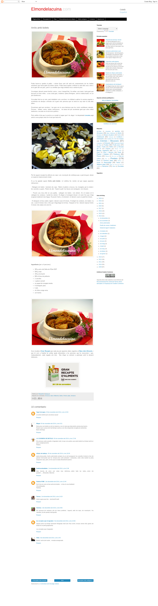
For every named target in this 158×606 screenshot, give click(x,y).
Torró (120, 164)
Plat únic (114, 156)
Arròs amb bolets (105, 223)
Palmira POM (40, 481)
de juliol (102, 238)
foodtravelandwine (42, 468)
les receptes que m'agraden (44, 521)
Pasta (119, 152)
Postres (114, 158)
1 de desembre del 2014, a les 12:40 (55, 481)
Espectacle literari (119, 143)
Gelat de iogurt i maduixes (107, 228)
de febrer (103, 251)
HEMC (111, 147)
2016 (100, 211)
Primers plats (66, 395)
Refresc (119, 160)
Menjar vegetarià (103, 150)
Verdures (73, 395)
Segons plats (101, 164)
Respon (38, 417)
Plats (55, 19)
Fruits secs (116, 145)
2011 (100, 262)
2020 (100, 206)
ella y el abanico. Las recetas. (110, 100)
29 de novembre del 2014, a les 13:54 (57, 412)
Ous (120, 150)
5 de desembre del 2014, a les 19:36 (64, 521)
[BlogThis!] (35, 398)
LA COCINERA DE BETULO (44, 438)
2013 (100, 257)
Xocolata (121, 166)
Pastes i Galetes (103, 154)
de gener (103, 253)
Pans (98, 152)
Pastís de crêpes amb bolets (114, 73)
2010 (100, 264)
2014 (100, 216)
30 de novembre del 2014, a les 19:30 (59, 453)
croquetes (99, 143)
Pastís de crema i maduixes (108, 225)
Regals (98, 162)
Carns (119, 135)
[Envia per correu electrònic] (33, 398)
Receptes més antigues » (85, 580)
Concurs (111, 137)
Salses (118, 162)
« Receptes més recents (39, 580)
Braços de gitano (109, 135)
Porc (106, 158)
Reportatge (107, 162)
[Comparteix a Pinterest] (41, 398)
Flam (100, 145)
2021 (100, 203)
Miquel (38, 423)
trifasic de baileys (41, 453)
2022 (100, 201)
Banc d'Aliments (55, 395)
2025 (100, 198)
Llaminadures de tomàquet (113, 84)
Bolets (61, 395)
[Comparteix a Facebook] (39, 398)
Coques (121, 138)
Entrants (107, 143)
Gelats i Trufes (101, 147)
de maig (102, 243)
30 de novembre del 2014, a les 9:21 (51, 423)
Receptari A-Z (47, 19)
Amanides (108, 131)
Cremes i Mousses (109, 141)
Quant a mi (100, 19)
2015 (100, 213)
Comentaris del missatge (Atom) (49, 584)
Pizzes (107, 156)
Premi (98, 160)
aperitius (117, 131)
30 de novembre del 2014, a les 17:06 (65, 438)
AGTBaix (99, 131)
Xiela (37, 538)
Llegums (107, 148)
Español (123, 12)
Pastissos (116, 154)
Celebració (100, 137)
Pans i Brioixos (108, 152)
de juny (102, 241)
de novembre (104, 220)
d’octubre (103, 231)
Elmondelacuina (51, 9)
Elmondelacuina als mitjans (67, 19)
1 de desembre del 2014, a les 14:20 (52, 496)
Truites (98, 166)
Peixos (99, 156)
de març (102, 249)
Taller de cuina (113, 164)
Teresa (38, 496)
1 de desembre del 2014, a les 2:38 (58, 468)
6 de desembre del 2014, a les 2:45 (50, 538)
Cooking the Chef (112, 138)
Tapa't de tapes (41, 412)
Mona (114, 150)
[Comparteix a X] (37, 398)
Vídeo (113, 166)
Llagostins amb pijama (112, 61)
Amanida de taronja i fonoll (113, 40)
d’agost (102, 236)
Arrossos (47, 395)
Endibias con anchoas (110, 124)
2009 (100, 267)
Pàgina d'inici (36, 19)
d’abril (102, 246)
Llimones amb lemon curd (113, 51)
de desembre (104, 218)
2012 (100, 259)
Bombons (99, 135)
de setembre (104, 233)
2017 (100, 208)
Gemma (38, 508)
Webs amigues (82, 19)
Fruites (106, 145)
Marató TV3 (118, 148)
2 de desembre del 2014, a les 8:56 (52, 508)
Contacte (92, 19)
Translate (111, 31)
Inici (62, 580)
